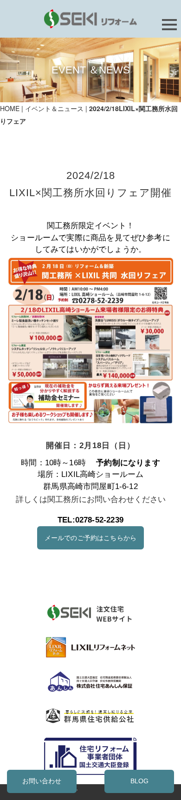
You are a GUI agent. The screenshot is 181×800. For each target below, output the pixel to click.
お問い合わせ (41, 781)
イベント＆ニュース (54, 108)
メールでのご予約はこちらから (90, 538)
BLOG (139, 781)
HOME (9, 108)
